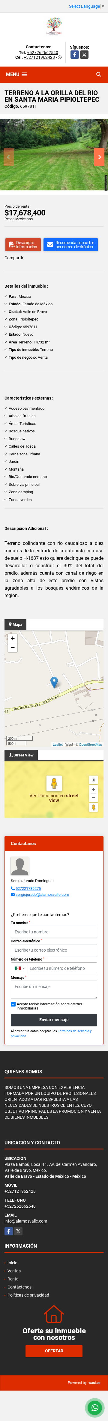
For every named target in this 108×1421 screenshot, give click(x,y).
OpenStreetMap (90, 744)
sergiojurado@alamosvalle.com (42, 894)
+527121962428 (39, 57)
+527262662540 (42, 52)
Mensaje (18, 977)
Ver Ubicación (44, 796)
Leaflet (58, 744)
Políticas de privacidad (28, 1295)
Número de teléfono (27, 959)
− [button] (13, 647)
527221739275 (28, 888)
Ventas (14, 1271)
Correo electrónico (26, 941)
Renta (13, 1279)
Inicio (12, 1262)
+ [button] (13, 638)
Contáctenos (20, 1287)
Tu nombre (20, 923)
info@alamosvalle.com (25, 1221)
